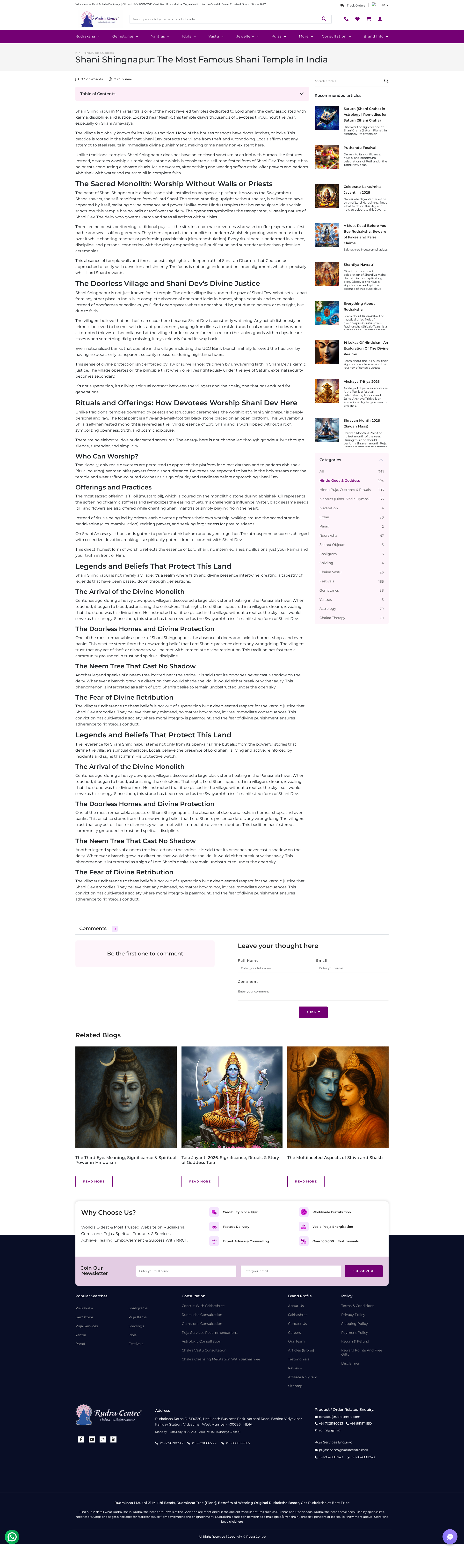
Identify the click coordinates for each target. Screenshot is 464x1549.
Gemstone (84, 1317)
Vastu (214, 36)
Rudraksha (85, 36)
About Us (296, 1306)
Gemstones (123, 36)
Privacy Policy (353, 1315)
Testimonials (298, 1359)
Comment (248, 981)
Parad (324, 526)
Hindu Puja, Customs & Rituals (345, 490)
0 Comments (92, 79)
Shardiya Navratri (359, 264)
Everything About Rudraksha (359, 306)
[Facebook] (81, 1439)
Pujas (276, 36)
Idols (186, 36)
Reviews (295, 1368)
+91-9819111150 (361, 1423)
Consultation (334, 36)
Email (322, 960)
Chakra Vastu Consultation (204, 1350)
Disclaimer (350, 1363)
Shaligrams (138, 1308)
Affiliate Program (302, 1377)
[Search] (324, 19)
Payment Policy (354, 1333)
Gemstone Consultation (202, 1324)
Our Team (296, 1341)
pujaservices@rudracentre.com (343, 1450)
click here (236, 1521)
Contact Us (297, 1324)
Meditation (328, 508)
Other (324, 517)
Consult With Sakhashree (203, 1306)
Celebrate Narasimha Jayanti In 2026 (362, 189)
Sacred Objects (332, 545)
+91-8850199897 (238, 1443)
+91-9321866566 (204, 1443)
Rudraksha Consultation (202, 1315)
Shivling (326, 563)
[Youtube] (92, 1439)
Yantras (158, 36)
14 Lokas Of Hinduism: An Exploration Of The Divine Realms (366, 348)
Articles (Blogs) (301, 1350)
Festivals (326, 581)
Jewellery (245, 36)
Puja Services (86, 1326)
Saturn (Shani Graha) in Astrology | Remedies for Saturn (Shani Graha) (365, 114)
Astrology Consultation (201, 1341)
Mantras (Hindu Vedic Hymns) (344, 499)
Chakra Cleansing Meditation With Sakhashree (221, 1359)
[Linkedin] (113, 1439)
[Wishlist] (357, 19)
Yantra (80, 1335)
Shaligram (328, 554)
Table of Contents (97, 94)
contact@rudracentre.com (339, 1417)
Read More (94, 1181)
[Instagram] (102, 1439)
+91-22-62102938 (172, 1443)
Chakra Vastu (330, 572)
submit (313, 1012)
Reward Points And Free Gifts (361, 1352)
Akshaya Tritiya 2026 (362, 381)
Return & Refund (355, 1341)
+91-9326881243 (331, 1457)
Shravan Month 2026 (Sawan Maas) (362, 423)
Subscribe (364, 1271)
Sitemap (295, 1386)
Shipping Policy (354, 1324)
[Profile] (380, 19)
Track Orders (355, 5)
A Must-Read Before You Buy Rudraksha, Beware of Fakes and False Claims (365, 234)
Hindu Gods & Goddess (99, 52)
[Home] (99, 19)
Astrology (327, 609)
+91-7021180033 (331, 1423)
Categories (330, 460)
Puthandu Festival (360, 147)
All (321, 471)
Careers (294, 1333)
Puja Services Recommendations (210, 1333)
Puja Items (138, 1317)
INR (382, 5)
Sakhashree (297, 1315)
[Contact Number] (346, 19)
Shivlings (136, 1326)
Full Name (248, 960)
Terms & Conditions (357, 1306)
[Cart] (368, 19)
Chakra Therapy (332, 618)
